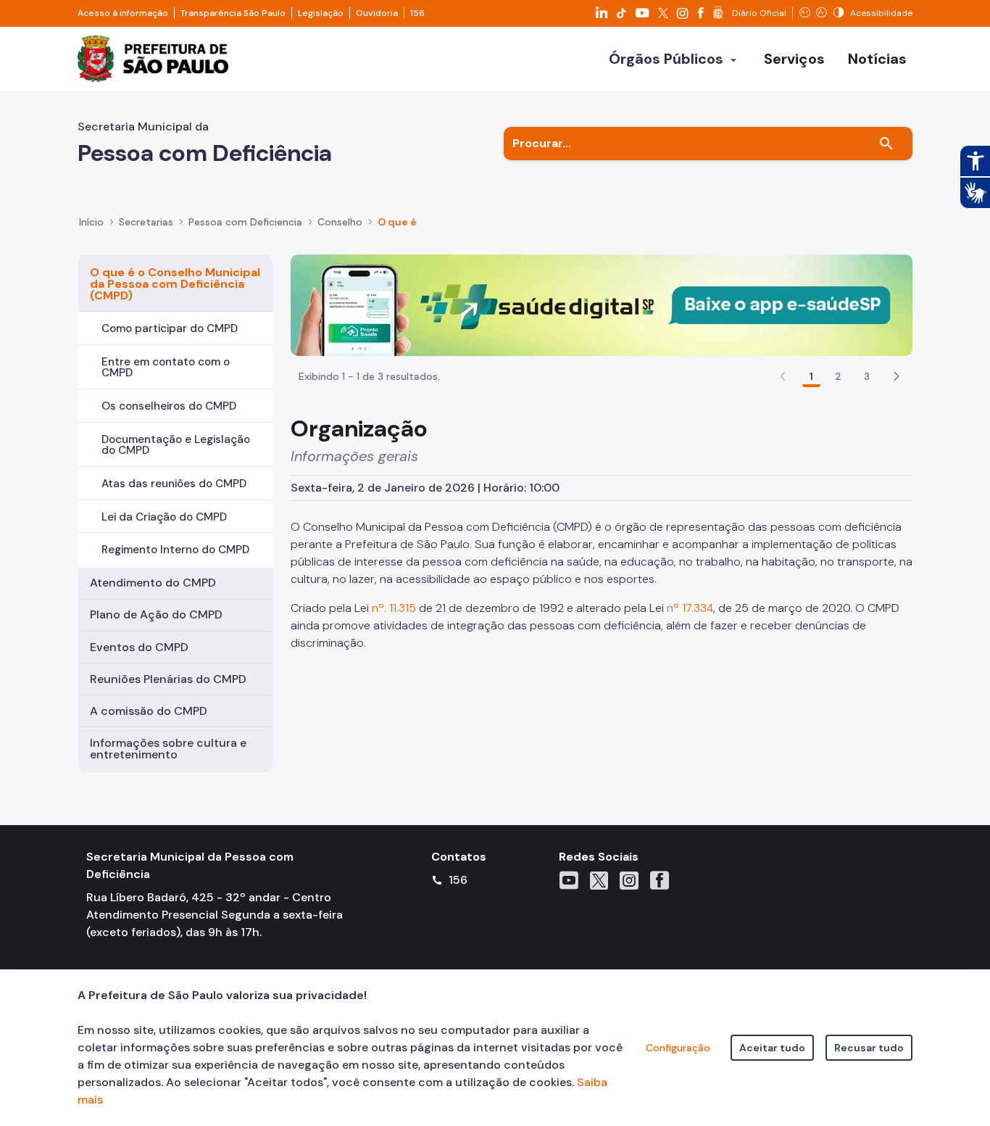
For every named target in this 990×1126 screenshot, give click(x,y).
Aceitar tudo (772, 1047)
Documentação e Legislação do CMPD (175, 445)
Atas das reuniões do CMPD (173, 483)
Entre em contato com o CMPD (165, 367)
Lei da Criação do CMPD (164, 517)
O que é (397, 221)
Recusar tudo (869, 1047)
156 (417, 13)
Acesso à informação (123, 13)
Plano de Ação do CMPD (156, 614)
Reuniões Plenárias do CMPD (168, 679)
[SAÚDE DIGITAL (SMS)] (601, 304)
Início (91, 221)
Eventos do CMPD (139, 647)
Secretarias (146, 221)
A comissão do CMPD (148, 711)
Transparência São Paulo (233, 13)
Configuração (678, 1047)
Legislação (321, 13)
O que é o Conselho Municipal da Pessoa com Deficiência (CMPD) (175, 284)
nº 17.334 (690, 608)
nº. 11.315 (392, 608)
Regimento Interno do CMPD (175, 549)
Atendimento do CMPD (153, 582)
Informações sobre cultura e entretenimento (168, 748)
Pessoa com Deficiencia (245, 221)
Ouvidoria (377, 13)
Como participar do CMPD (169, 328)
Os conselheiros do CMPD (168, 406)
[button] (896, 376)
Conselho (339, 221)
